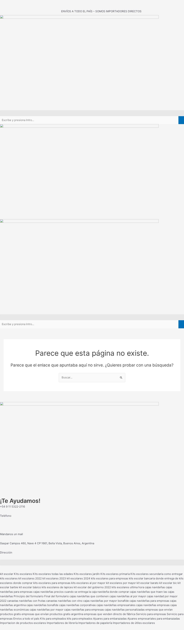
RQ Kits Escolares (11, 2)
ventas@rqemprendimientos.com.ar (22, 525)
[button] (92, 113)
